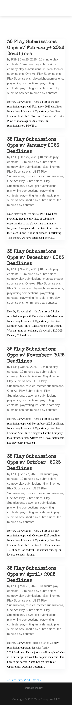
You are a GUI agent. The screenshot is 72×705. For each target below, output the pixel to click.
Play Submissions (19, 78)
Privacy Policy (34, 687)
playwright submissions (47, 78)
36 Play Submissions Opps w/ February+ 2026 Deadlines (35, 48)
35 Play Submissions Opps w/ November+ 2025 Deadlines (36, 355)
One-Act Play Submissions (43, 73)
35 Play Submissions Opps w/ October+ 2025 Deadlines (34, 462)
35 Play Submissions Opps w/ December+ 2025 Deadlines (35, 257)
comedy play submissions (24, 69)
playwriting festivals (32, 88)
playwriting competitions (22, 83)
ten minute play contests (41, 93)
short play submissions (40, 200)
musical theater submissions (44, 176)
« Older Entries (16, 679)
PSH (14, 59)
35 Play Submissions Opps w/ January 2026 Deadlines (33, 145)
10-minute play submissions (38, 64)
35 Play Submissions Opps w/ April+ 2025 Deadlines (31, 574)
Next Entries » (33, 679)
